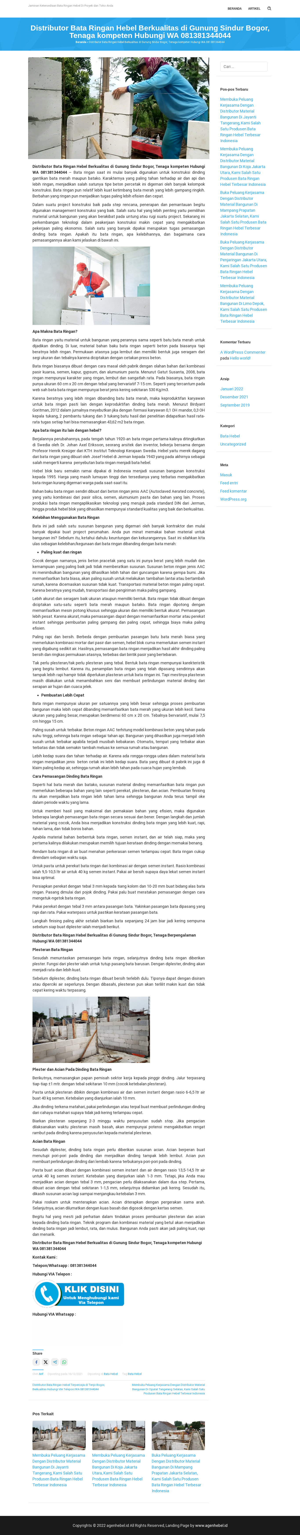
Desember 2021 (234, 397)
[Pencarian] (269, 9)
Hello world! (240, 358)
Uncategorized (233, 444)
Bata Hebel (111, 1374)
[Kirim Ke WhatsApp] (64, 1362)
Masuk (226, 475)
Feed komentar (233, 491)
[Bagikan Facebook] (36, 1362)
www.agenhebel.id (211, 1525)
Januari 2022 (231, 389)
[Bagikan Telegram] (55, 1362)
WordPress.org (233, 499)
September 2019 (235, 405)
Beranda (81, 42)
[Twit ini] (45, 1362)
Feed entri (229, 483)
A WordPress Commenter (243, 352)
